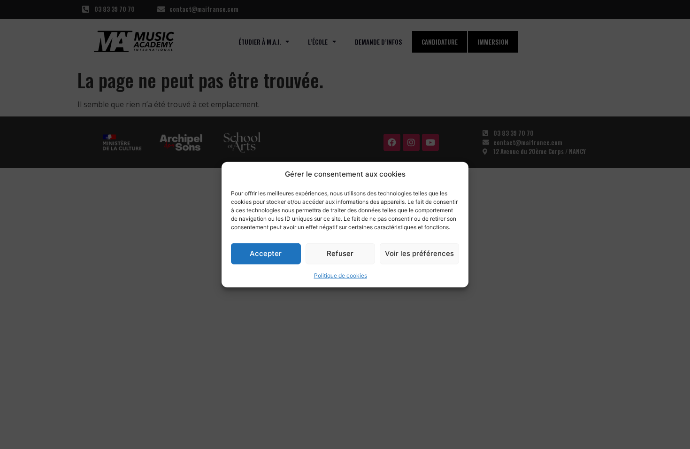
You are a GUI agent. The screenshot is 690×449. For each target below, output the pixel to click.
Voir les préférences (419, 253)
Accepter (266, 253)
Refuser (340, 253)
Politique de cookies (340, 275)
